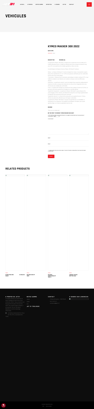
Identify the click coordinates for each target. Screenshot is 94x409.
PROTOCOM (50, 404)
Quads (28, 301)
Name (49, 137)
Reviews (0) (62, 60)
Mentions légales (49, 406)
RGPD (43, 406)
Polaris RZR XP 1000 (31, 275)
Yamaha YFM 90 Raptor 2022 (73, 275)
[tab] (53, 60)
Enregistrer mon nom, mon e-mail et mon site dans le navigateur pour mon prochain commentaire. (67, 151)
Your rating (51, 116)
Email (49, 143)
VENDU (53, 53)
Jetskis (28, 299)
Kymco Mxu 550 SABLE (9, 275)
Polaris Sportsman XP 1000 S (52, 276)
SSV (28, 304)
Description (51, 60)
